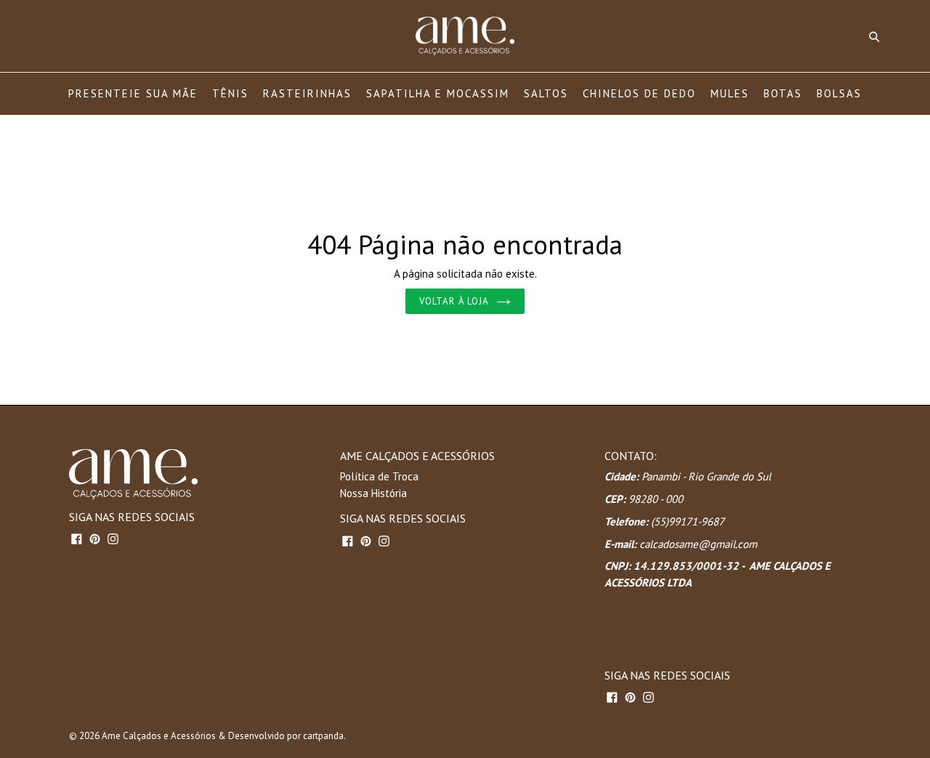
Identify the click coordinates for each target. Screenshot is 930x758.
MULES (730, 93)
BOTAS (783, 93)
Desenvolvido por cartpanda (286, 736)
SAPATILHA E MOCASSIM (437, 93)
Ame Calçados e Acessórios (159, 736)
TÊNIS (230, 93)
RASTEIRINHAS (307, 93)
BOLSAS (839, 93)
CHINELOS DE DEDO (639, 93)
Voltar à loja (454, 301)
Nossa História (373, 493)
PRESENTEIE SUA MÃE (133, 93)
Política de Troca (379, 476)
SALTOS (546, 93)
